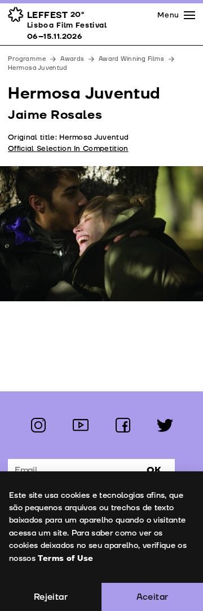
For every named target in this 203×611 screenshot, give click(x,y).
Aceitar (152, 597)
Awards (72, 59)
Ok (154, 470)
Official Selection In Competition (68, 149)
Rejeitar (51, 597)
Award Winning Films (131, 59)
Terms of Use (65, 558)
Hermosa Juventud (37, 68)
